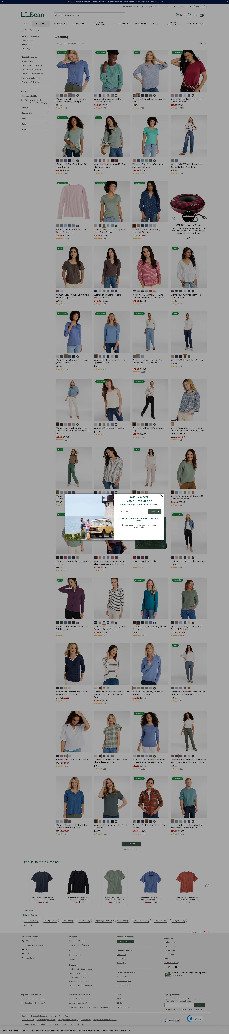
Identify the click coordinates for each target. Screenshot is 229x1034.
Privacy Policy (139, 527)
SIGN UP (155, 511)
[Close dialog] (161, 495)
